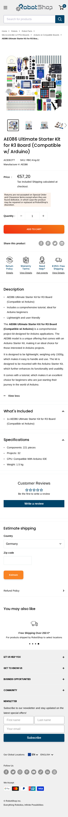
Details (9, 273)
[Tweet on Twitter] (54, 243)
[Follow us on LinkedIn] (47, 772)
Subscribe (34, 737)
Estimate (13, 575)
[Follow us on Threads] (54, 772)
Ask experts (42, 273)
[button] (65, 125)
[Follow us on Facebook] (6, 772)
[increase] (43, 216)
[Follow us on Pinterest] (26, 772)
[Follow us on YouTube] (33, 772)
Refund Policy (11, 590)
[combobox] (29, 19)
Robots (14, 31)
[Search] (59, 19)
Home (4, 31)
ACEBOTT (9, 160)
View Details (26, 273)
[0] (61, 7)
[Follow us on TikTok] (40, 772)
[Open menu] (5, 7)
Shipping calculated (43, 181)
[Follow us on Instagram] (19, 772)
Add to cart (34, 229)
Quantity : (9, 215)
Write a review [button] (34, 503)
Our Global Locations (14, 754)
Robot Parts (27, 31)
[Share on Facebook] (41, 243)
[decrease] (21, 216)
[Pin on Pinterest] (48, 243)
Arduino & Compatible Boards (46, 35)
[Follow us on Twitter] (13, 772)
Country (8, 535)
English (45, 754)
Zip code (9, 552)
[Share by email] (61, 243)
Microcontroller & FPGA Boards (15, 35)
